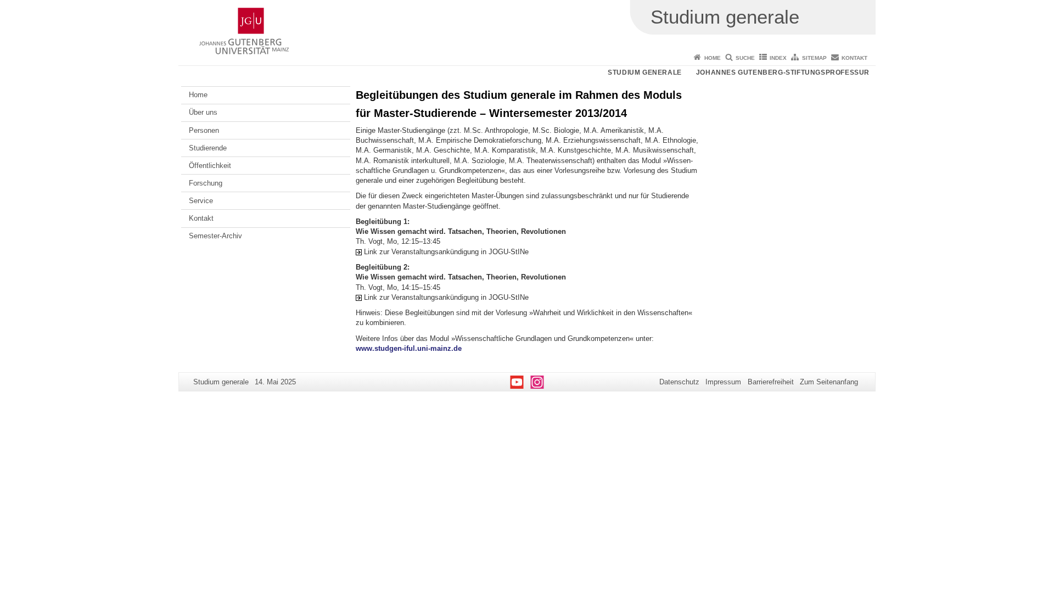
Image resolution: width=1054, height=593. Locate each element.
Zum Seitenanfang (829, 382)
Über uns (203, 112)
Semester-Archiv (215, 236)
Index (778, 58)
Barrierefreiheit (771, 382)
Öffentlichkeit (210, 165)
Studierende (208, 148)
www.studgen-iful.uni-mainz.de (409, 348)
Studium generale (645, 72)
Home (712, 58)
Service (201, 201)
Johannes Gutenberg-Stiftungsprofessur (783, 72)
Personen (204, 130)
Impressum (723, 382)
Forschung (205, 183)
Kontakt (854, 58)
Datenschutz (679, 382)
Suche (745, 58)
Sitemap (814, 58)
